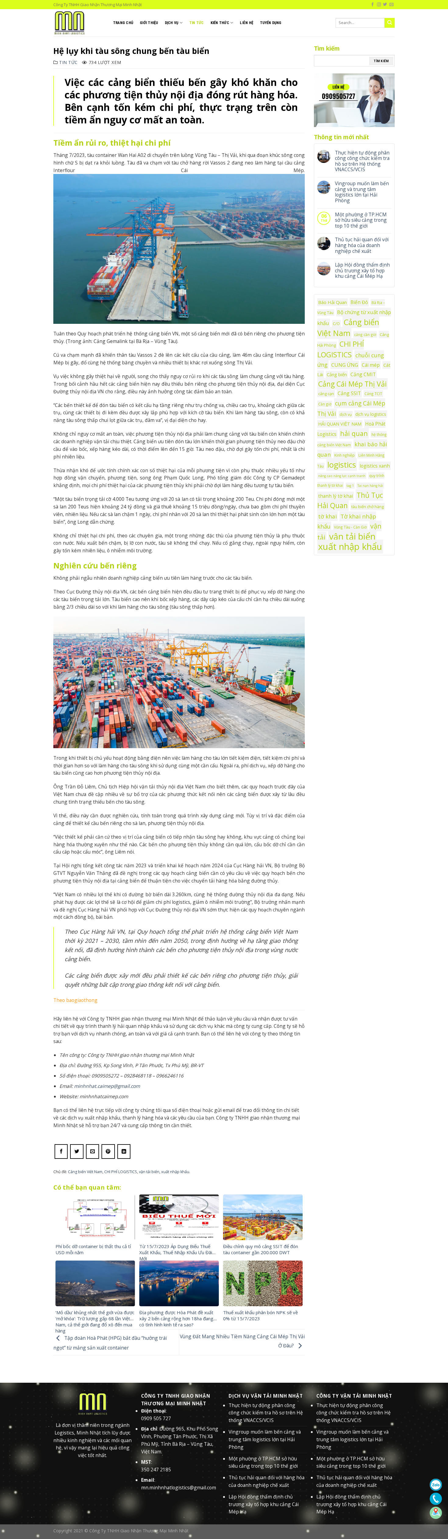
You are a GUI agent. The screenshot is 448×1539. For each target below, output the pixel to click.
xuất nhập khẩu (175, 1171)
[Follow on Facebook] (373, 4)
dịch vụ (346, 414)
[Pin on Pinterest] (108, 1151)
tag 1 (350, 485)
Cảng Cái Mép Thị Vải (352, 384)
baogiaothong (82, 1000)
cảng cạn (326, 393)
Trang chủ (123, 22)
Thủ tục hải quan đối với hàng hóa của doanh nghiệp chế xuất (362, 245)
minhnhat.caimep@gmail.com (107, 1086)
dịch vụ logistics (370, 414)
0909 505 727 (156, 1418)
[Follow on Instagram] (379, 4)
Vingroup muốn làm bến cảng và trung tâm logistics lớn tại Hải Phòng (362, 192)
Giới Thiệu (149, 22)
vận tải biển (149, 1171)
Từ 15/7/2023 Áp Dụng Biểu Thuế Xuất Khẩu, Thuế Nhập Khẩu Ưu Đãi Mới (175, 1252)
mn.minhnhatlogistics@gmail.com (178, 1487)
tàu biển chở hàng (367, 506)
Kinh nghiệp (344, 455)
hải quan (354, 433)
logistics (341, 464)
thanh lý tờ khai (335, 496)
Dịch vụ (172, 22)
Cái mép (371, 365)
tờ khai (327, 516)
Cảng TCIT (373, 393)
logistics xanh (375, 465)
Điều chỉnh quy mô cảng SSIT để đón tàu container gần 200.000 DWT (260, 1249)
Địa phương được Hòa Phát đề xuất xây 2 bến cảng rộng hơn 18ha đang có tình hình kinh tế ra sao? (176, 1318)
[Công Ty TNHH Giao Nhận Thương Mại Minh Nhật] (78, 23)
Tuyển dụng (270, 22)
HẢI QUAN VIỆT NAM (339, 424)
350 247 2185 (156, 1469)
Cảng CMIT (363, 374)
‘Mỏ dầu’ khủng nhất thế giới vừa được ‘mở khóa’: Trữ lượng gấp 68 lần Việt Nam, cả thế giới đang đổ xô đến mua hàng (94, 1321)
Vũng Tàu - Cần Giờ (350, 527)
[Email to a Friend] (92, 1151)
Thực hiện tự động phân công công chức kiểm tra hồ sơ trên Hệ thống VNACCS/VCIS (362, 161)
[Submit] (390, 23)
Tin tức (196, 22)
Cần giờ (324, 404)
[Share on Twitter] (76, 1151)
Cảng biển (337, 374)
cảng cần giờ (365, 334)
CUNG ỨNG (344, 365)
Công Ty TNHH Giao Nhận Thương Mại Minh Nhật (139, 1531)
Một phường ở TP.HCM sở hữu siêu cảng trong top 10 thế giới (361, 220)
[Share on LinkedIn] (123, 1151)
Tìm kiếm (381, 61)
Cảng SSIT (349, 393)
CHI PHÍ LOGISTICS (120, 1171)
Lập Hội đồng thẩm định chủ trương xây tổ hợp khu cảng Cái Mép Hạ (362, 270)
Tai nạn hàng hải (370, 485)
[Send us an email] (391, 4)
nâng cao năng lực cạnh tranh (341, 476)
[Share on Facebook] (61, 1151)
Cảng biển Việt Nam (85, 1171)
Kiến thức (220, 22)
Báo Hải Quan (332, 302)
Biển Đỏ (359, 302)
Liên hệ (246, 22)
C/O (336, 323)
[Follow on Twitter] (385, 4)
